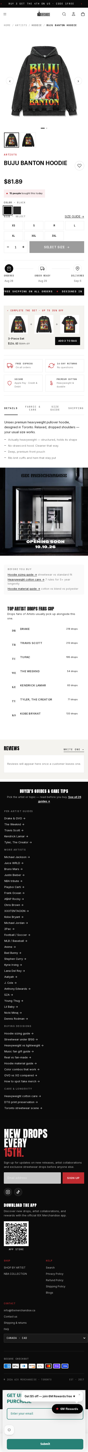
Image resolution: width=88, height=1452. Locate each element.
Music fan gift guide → (19, 1051)
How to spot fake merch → (22, 1081)
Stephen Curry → (15, 958)
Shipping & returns (15, 1322)
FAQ (6, 1329)
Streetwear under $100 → (21, 1039)
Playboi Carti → (14, 887)
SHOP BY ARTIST (15, 1267)
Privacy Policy (54, 1273)
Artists (21, 25)
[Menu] (5, 14)
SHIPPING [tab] (76, 408)
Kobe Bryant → (13, 917)
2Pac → (9, 929)
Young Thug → (13, 1000)
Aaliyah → (10, 976)
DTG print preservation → (21, 1102)
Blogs (49, 1292)
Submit (45, 1444)
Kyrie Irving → (13, 964)
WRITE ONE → (74, 749)
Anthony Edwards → (17, 988)
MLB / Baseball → (15, 940)
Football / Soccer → (17, 934)
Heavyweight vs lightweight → (24, 1045)
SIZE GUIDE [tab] (55, 408)
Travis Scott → (13, 830)
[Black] (8, 210)
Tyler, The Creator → (18, 842)
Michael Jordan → (16, 923)
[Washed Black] (17, 210)
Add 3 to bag (67, 340)
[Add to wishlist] (79, 165)
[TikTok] (18, 1192)
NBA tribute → (13, 881)
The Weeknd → (14, 824)
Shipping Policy (55, 1286)
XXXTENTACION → (16, 911)
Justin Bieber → (14, 875)
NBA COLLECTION (15, 1273)
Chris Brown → (13, 905)
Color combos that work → (22, 1069)
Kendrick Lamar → (16, 836)
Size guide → (74, 216)
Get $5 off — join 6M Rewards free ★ (50, 1396)
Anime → (10, 946)
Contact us (10, 1316)
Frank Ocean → (14, 893)
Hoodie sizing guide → (22, 574)
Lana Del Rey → (14, 970)
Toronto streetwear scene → (23, 1108)
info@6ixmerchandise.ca (19, 1310)
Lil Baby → (11, 1006)
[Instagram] (8, 1192)
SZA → (8, 994)
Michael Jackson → (17, 857)
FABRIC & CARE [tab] (33, 408)
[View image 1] (11, 140)
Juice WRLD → (13, 863)
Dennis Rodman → (16, 1018)
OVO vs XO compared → (20, 1075)
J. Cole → (10, 982)
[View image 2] (28, 140)
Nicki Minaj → (13, 1012)
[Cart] (83, 14)
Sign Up (73, 1178)
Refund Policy (54, 1280)
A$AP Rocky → (14, 899)
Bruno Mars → (13, 869)
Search (50, 1267)
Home (7, 25)
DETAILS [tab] (11, 408)
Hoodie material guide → (24, 588)
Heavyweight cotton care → (26, 579)
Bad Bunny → (12, 952)
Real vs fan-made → (17, 1057)
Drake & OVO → (14, 818)
